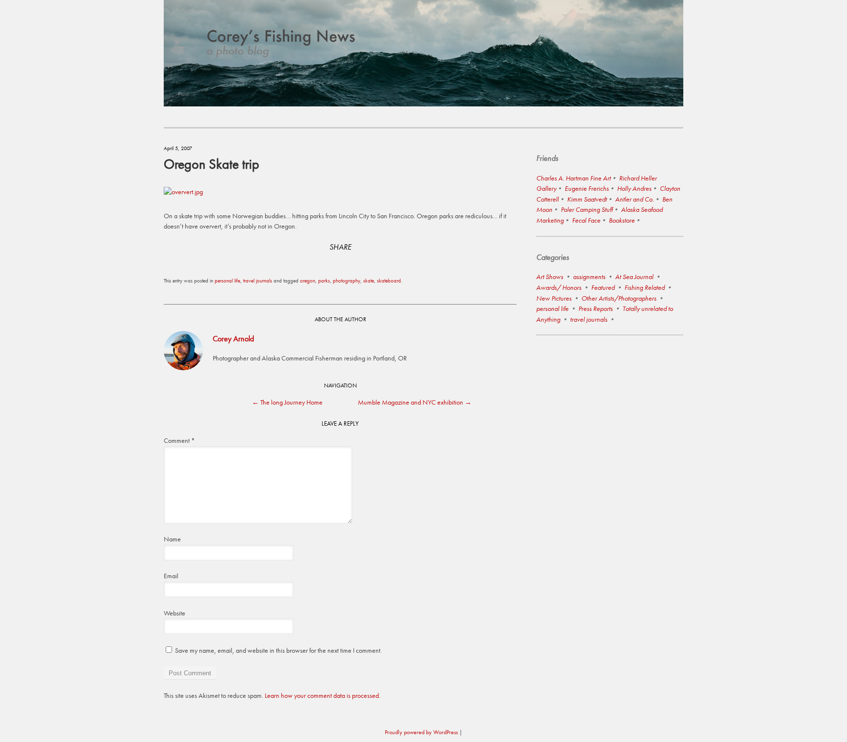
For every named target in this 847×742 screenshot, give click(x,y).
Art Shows (549, 276)
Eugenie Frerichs (587, 188)
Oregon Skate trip (211, 164)
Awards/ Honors (558, 287)
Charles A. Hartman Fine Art (573, 178)
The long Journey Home (287, 402)
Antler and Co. (634, 199)
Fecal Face (586, 220)
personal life (227, 280)
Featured (603, 287)
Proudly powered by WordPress (421, 732)
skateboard (389, 280)
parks (324, 280)
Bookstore (622, 220)
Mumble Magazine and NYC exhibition (415, 402)
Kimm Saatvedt (587, 199)
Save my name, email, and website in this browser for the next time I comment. (278, 650)
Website (174, 613)
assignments (589, 276)
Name (172, 539)
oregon (307, 280)
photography (346, 280)
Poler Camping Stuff (587, 209)
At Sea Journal (634, 276)
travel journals (257, 280)
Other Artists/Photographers (618, 298)
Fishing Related (644, 287)
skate (368, 280)
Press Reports (595, 308)
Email (171, 575)
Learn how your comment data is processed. (322, 695)
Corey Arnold (233, 338)
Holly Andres (634, 188)
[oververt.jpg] (183, 191)
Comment (179, 440)
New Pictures (554, 298)
